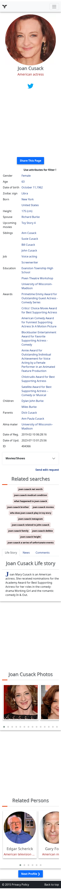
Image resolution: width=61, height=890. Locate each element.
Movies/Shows (15, 458)
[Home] (4, 6)
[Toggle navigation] (54, 6)
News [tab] (26, 552)
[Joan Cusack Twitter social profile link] (30, 86)
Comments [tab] (43, 552)
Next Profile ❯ (30, 874)
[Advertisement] (30, 123)
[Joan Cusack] (30, 39)
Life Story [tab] (11, 552)
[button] (4, 727)
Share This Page (30, 160)
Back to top (51, 884)
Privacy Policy (20, 884)
